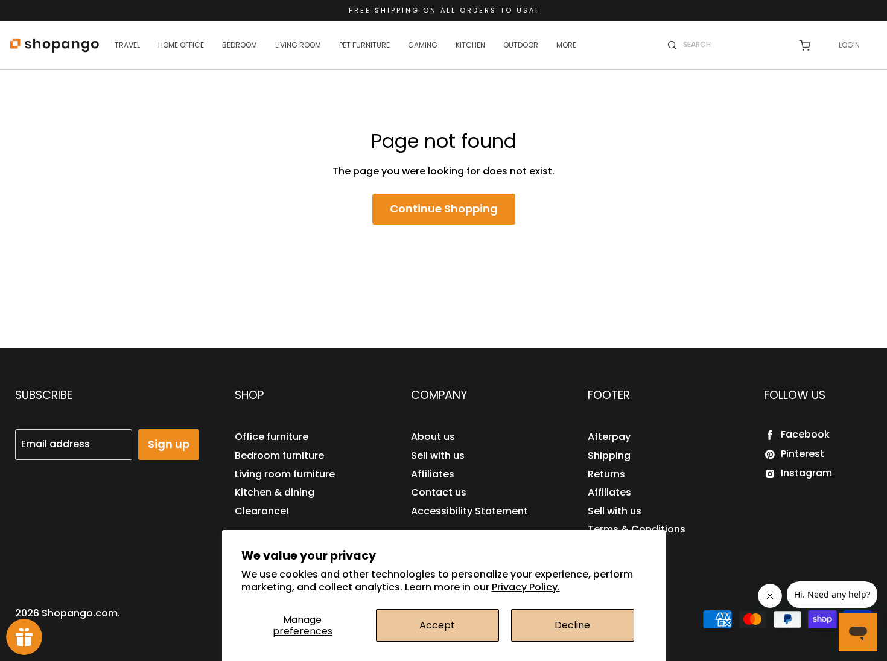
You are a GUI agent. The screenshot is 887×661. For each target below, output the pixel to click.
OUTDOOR (520, 45)
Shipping (609, 455)
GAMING (422, 45)
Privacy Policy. (526, 587)
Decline (572, 625)
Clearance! (262, 511)
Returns (606, 474)
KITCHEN (470, 45)
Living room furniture (285, 474)
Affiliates (432, 474)
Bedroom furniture (279, 455)
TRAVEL (127, 45)
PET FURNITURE (364, 45)
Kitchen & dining (274, 492)
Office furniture (271, 437)
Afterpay (609, 437)
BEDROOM (239, 45)
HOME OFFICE (181, 45)
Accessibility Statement (469, 511)
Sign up (168, 444)
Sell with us (438, 455)
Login (849, 45)
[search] (733, 44)
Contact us (438, 492)
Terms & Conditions (636, 529)
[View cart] (804, 45)
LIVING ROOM (298, 45)
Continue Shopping (444, 208)
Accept (437, 625)
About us (433, 437)
